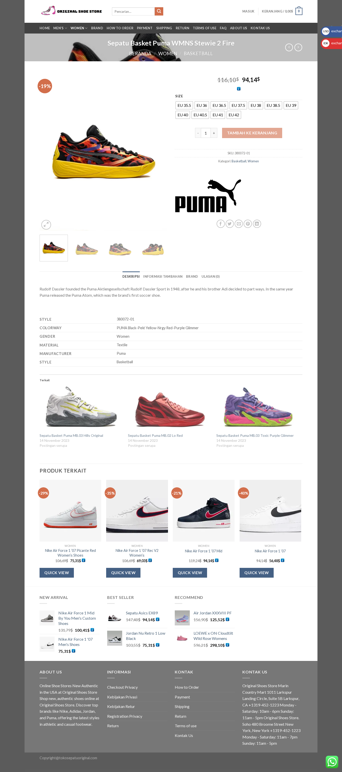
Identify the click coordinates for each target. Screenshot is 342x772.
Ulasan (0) (211, 276)
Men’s (58, 28)
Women (77, 28)
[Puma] (208, 196)
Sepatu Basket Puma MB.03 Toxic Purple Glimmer (255, 435)
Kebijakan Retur (121, 706)
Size (179, 96)
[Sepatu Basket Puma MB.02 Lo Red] (169, 409)
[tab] (131, 276)
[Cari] (159, 11)
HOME (45, 28)
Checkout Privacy (122, 687)
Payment (145, 28)
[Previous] (48, 151)
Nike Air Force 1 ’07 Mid (203, 551)
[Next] (158, 151)
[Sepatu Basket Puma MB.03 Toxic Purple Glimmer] (258, 409)
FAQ (223, 28)
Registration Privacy (124, 716)
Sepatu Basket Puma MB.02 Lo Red (155, 435)
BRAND (97, 28)
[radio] (184, 105)
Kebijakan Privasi (122, 696)
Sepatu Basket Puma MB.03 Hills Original (71, 435)
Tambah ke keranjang (252, 132)
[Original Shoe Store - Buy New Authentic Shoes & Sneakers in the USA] (72, 11)
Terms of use (204, 28)
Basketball (198, 53)
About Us (238, 28)
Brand (192, 276)
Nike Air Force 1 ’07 (270, 551)
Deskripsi (131, 276)
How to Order (120, 28)
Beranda (140, 53)
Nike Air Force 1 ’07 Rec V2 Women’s (137, 552)
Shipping (164, 28)
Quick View (56, 572)
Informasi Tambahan (163, 276)
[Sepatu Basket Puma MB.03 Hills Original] (81, 409)
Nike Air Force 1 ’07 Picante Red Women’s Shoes (70, 552)
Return (183, 28)
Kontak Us (260, 28)
